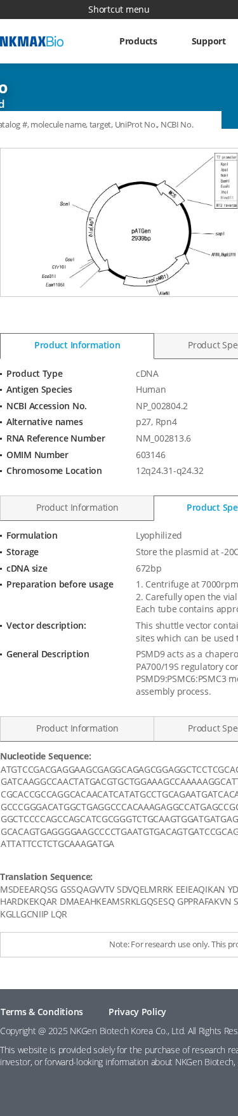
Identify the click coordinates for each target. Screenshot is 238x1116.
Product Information (77, 345)
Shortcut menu (118, 9)
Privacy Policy (137, 1012)
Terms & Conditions (42, 1012)
